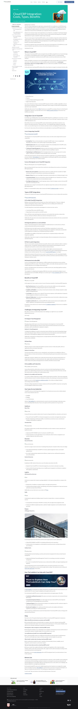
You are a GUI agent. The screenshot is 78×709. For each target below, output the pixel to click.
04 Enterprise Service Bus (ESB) (18, 45)
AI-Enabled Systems (10, 691)
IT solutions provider (54, 188)
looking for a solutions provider (41, 380)
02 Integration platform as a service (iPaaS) (18, 40)
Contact (40, 696)
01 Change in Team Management (17, 52)
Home (14, 9)
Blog (17, 9)
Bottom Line (14, 70)
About (40, 689)
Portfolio (24, 691)
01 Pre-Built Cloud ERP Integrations (17, 37)
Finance (15, 64)
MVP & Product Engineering (11, 696)
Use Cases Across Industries (16, 58)
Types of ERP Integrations (16, 34)
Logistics (15, 63)
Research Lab (41, 691)
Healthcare (15, 60)
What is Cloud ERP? (16, 26)
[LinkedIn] (68, 700)
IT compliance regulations (50, 304)
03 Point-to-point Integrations (16, 42)
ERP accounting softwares (52, 110)
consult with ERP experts (51, 252)
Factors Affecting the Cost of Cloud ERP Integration (18, 33)
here (47, 490)
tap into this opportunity (29, 568)
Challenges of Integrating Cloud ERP (17, 49)
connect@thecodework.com (60, 693)
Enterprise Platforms (10, 694)
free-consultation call (56, 272)
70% (40, 109)
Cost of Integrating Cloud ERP (17, 30)
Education (15, 61)
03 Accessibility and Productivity (17, 56)
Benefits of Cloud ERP (15, 47)
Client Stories (25, 694)
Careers (40, 693)
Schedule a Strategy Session (60, 691)
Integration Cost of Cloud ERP (17, 27)
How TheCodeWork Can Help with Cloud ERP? (17, 67)
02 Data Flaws (16, 54)
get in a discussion (37, 652)
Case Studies (25, 689)
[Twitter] (70, 700)
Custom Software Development (12, 689)
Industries (24, 693)
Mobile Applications (10, 693)
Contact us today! (28, 673)
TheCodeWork (36, 157)
